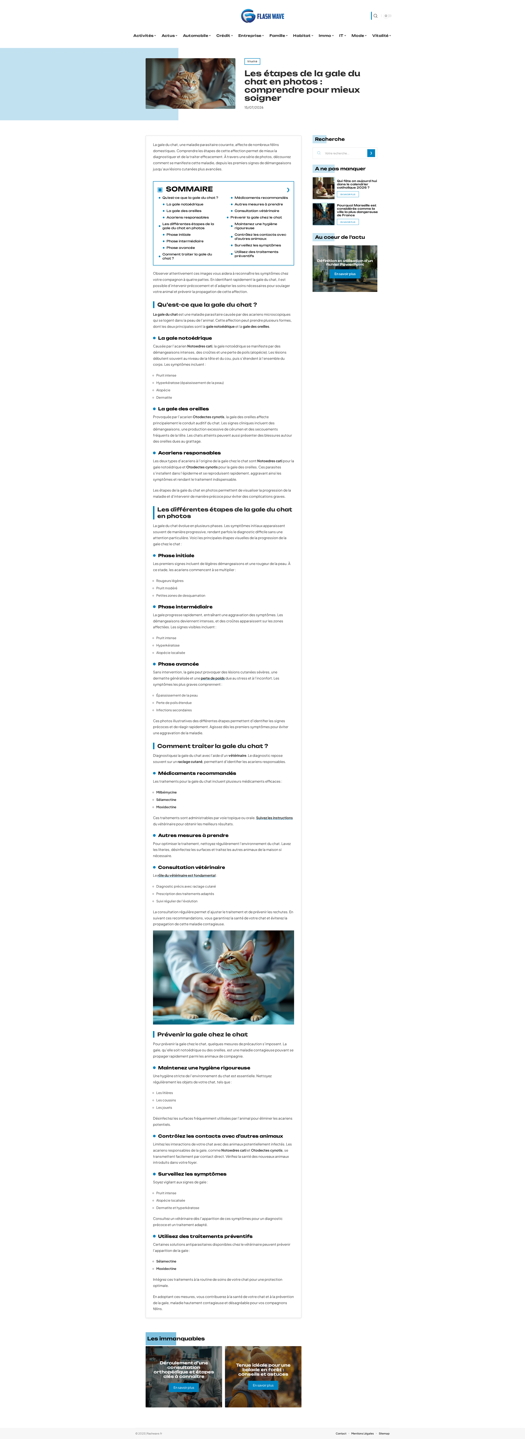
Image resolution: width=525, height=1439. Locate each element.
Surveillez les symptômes (258, 245)
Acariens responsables (188, 217)
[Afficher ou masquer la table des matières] (251, 189)
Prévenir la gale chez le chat (256, 217)
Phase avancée (181, 248)
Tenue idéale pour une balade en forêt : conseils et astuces (263, 1370)
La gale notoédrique (185, 204)
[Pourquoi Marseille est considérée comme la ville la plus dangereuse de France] (323, 214)
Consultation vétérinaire (257, 211)
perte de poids (213, 678)
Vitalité (252, 61)
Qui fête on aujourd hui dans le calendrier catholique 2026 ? (357, 184)
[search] (375, 16)
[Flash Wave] (262, 15)
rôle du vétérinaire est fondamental (187, 875)
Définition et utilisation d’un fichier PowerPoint (345, 262)
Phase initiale (179, 235)
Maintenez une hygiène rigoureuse (256, 226)
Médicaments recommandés (261, 198)
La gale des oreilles (184, 211)
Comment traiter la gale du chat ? (187, 256)
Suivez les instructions (274, 817)
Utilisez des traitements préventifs (256, 254)
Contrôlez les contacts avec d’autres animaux (260, 237)
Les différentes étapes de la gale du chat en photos (188, 226)
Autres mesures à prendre (259, 204)
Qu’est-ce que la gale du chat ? (190, 198)
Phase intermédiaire (185, 241)
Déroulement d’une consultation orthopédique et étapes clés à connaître (184, 1369)
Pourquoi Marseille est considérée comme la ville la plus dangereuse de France (357, 210)
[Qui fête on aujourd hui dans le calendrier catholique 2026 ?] (323, 188)
